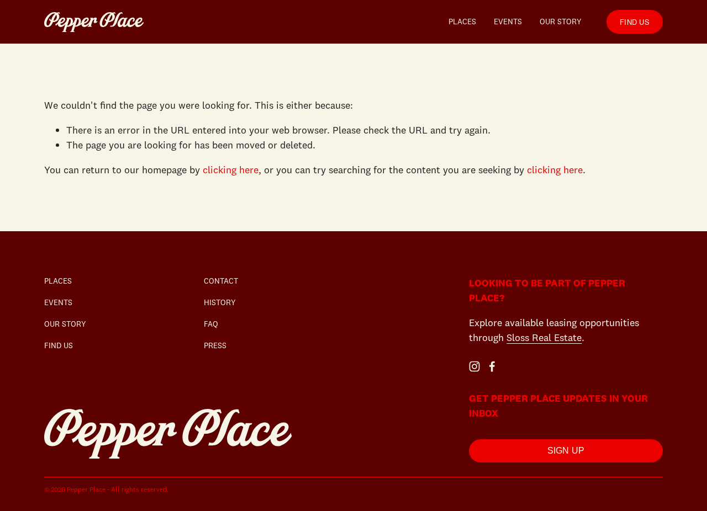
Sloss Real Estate (544, 337)
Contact (221, 281)
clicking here (230, 169)
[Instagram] (474, 366)
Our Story (561, 21)
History (220, 302)
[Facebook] (492, 366)
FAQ (211, 324)
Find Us (635, 22)
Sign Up (566, 450)
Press (215, 345)
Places (462, 21)
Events (508, 21)
